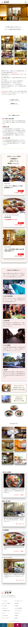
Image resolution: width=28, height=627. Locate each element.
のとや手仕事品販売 (18, 608)
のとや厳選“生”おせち (6, 610)
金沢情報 (16, 605)
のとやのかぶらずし (18, 610)
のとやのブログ (5, 608)
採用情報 (16, 615)
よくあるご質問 (5, 615)
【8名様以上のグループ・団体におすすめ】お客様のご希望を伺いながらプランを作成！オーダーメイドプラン (14, 576)
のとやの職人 (4, 605)
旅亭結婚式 (17, 603)
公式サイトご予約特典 (6, 603)
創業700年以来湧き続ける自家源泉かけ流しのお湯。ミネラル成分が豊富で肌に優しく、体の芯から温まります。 (14, 520)
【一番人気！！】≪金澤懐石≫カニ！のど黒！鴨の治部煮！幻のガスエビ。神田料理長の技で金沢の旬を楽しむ (14, 491)
